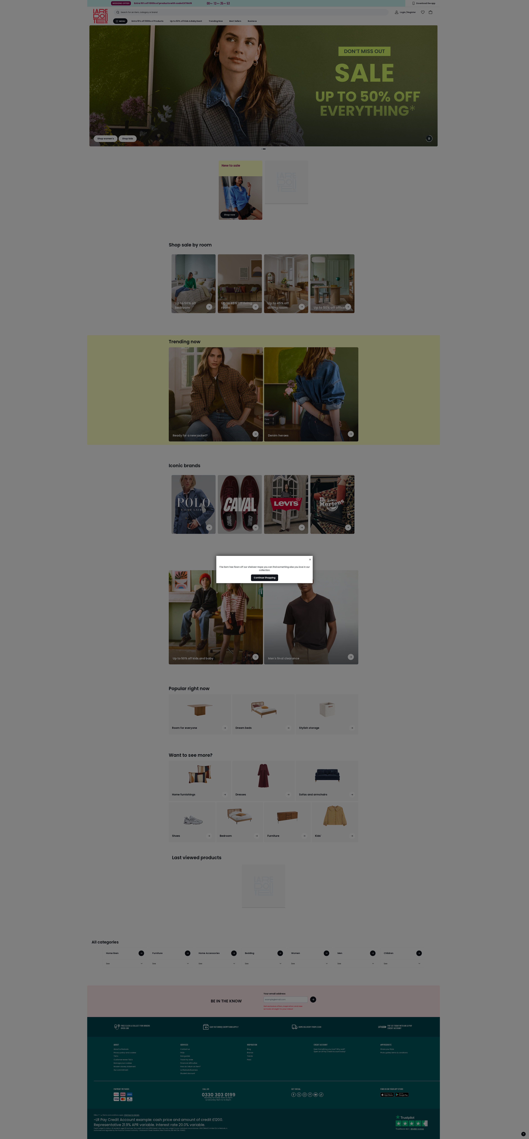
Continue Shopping (264, 577)
